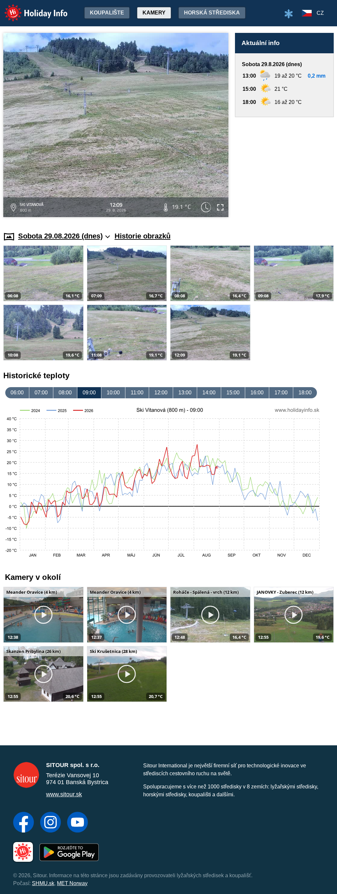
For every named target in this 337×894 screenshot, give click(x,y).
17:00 (281, 392)
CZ (320, 13)
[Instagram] (50, 823)
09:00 (89, 392)
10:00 (113, 392)
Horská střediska (212, 12)
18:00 (305, 392)
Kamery (154, 12)
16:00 (257, 392)
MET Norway (72, 883)
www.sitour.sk (64, 794)
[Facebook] (23, 823)
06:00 (17, 392)
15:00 (233, 392)
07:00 (41, 392)
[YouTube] (77, 823)
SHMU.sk (43, 883)
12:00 (161, 392)
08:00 (65, 392)
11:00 (137, 392)
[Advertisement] (284, 168)
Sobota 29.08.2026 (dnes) (60, 236)
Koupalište (107, 12)
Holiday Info (29, 8)
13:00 (185, 392)
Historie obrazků (142, 236)
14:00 (209, 392)
